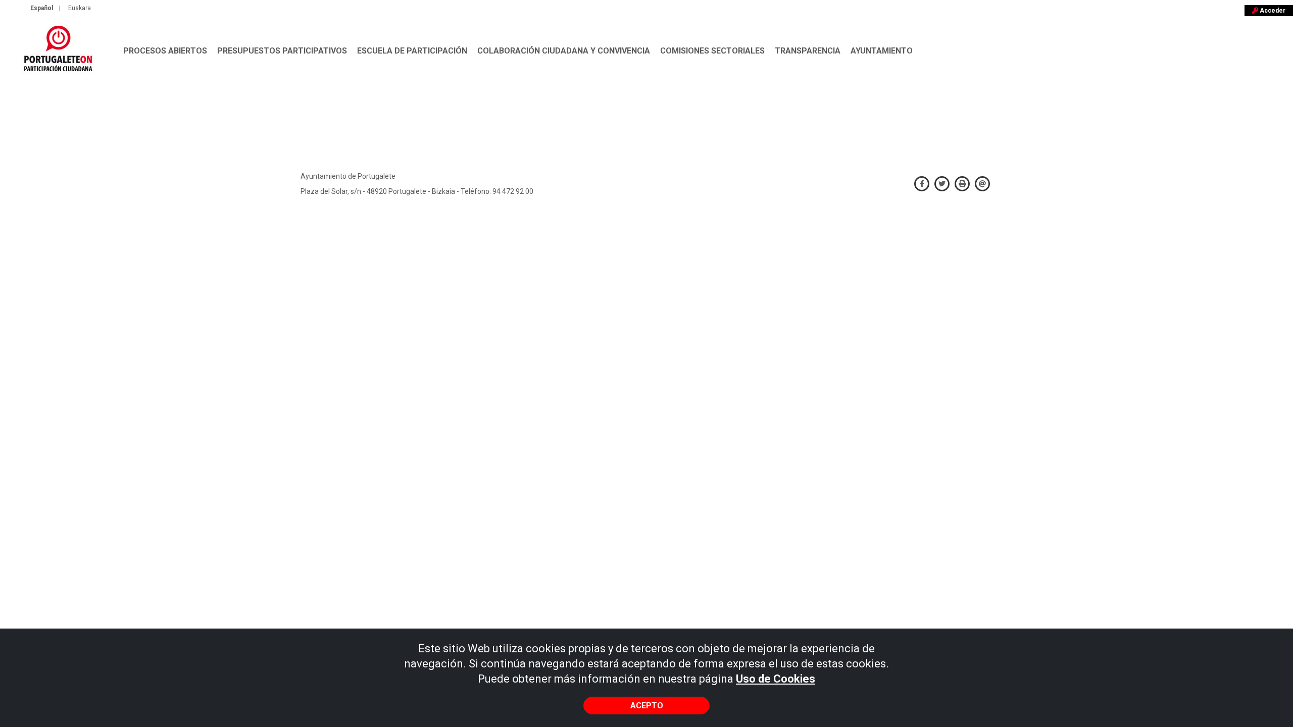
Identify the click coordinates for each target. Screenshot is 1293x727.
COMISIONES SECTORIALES (712, 51)
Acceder (1271, 10)
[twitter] (942, 182)
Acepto (646, 705)
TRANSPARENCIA (807, 51)
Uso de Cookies (775, 678)
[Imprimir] (962, 182)
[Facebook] (921, 182)
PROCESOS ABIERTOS (165, 51)
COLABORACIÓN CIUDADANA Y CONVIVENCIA (563, 51)
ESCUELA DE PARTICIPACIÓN (412, 51)
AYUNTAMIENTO (882, 51)
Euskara (79, 8)
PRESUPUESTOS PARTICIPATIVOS (282, 51)
